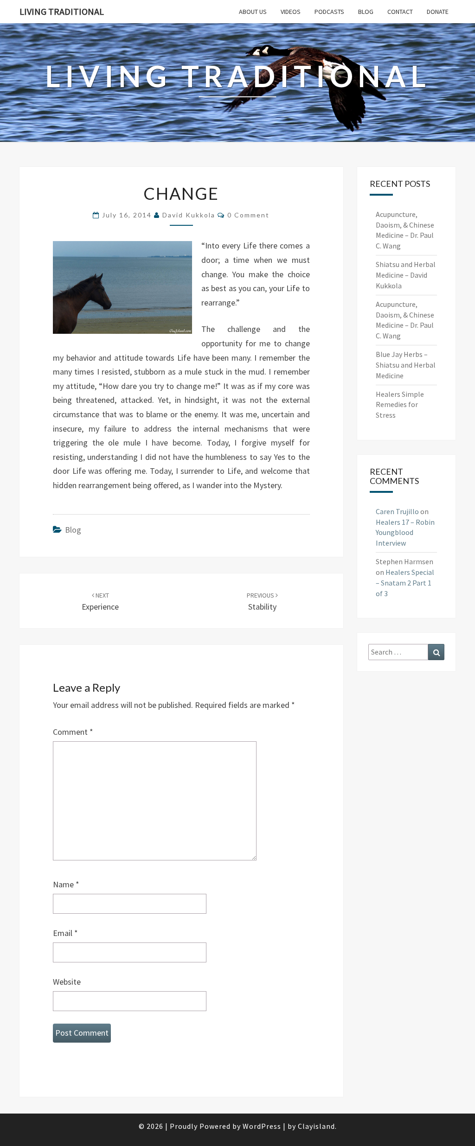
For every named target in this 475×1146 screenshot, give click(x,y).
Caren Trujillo (397, 511)
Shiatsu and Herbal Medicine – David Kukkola (406, 275)
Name (66, 884)
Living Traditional (61, 11)
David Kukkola (188, 215)
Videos (291, 11)
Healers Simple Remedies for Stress (400, 404)
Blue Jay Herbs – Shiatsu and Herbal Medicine (406, 365)
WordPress (262, 1126)
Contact (400, 11)
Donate (438, 11)
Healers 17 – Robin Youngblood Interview (405, 532)
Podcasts (329, 11)
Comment (73, 731)
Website (67, 981)
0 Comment (248, 215)
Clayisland (316, 1126)
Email (65, 933)
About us (253, 11)
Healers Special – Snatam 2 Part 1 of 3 (405, 582)
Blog (365, 11)
